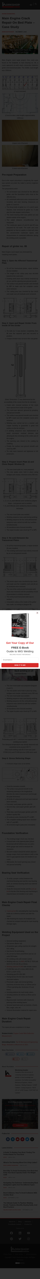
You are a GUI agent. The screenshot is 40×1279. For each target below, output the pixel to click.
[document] (20, 639)
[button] (37, 613)
